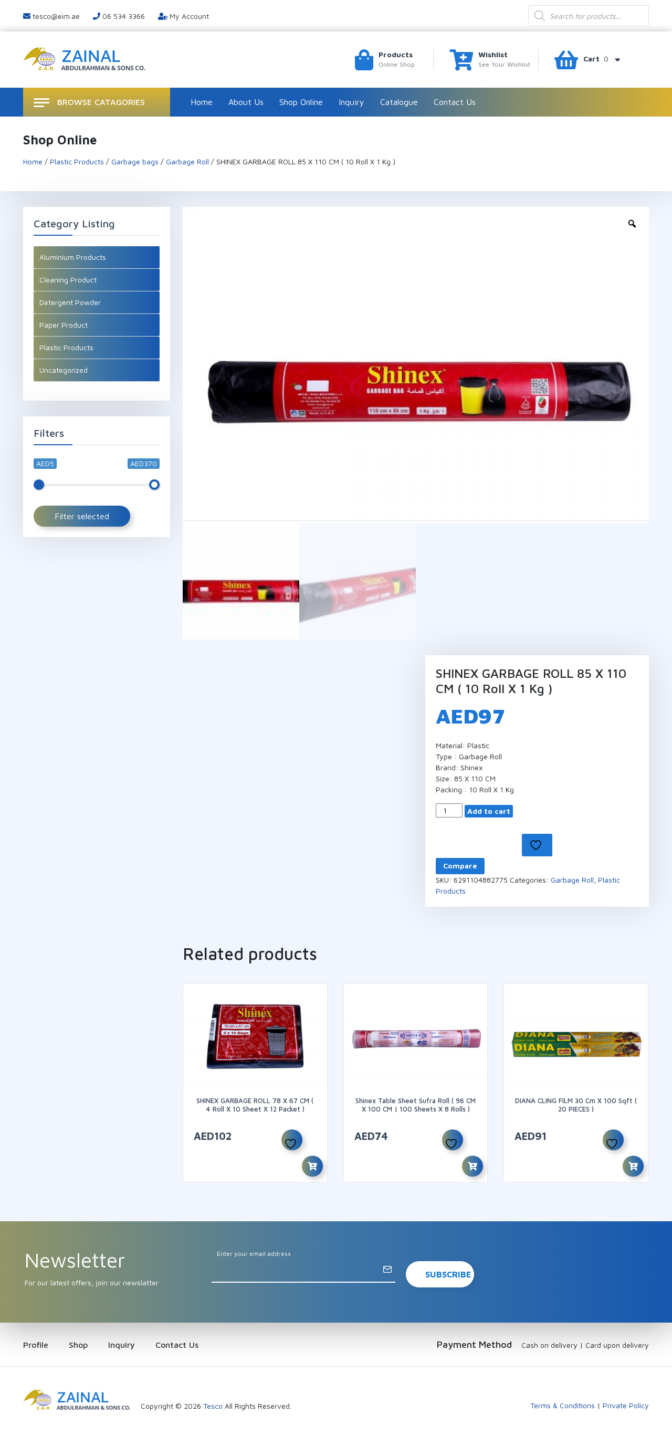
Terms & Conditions (562, 1405)
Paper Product (63, 324)
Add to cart (488, 810)
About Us (246, 102)
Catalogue (399, 102)
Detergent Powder (70, 302)
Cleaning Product (68, 279)
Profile (35, 1344)
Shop (78, 1344)
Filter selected (82, 516)
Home (202, 102)
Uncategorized (63, 369)
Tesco (213, 1405)
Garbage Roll (187, 161)
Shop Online (301, 102)
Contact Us (455, 102)
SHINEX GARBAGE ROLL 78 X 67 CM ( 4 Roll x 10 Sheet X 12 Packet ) (254, 1104)
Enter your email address (254, 1254)
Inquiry (351, 102)
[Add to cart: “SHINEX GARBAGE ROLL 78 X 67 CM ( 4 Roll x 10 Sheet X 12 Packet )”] (312, 1166)
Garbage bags (135, 161)
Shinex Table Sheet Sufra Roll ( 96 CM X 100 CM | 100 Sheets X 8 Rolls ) (415, 1104)
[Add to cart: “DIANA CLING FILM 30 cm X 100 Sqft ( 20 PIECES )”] (633, 1166)
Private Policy (626, 1405)
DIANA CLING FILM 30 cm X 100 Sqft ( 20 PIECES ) (576, 1104)
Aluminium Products (72, 257)
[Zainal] (86, 58)
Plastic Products (77, 161)
